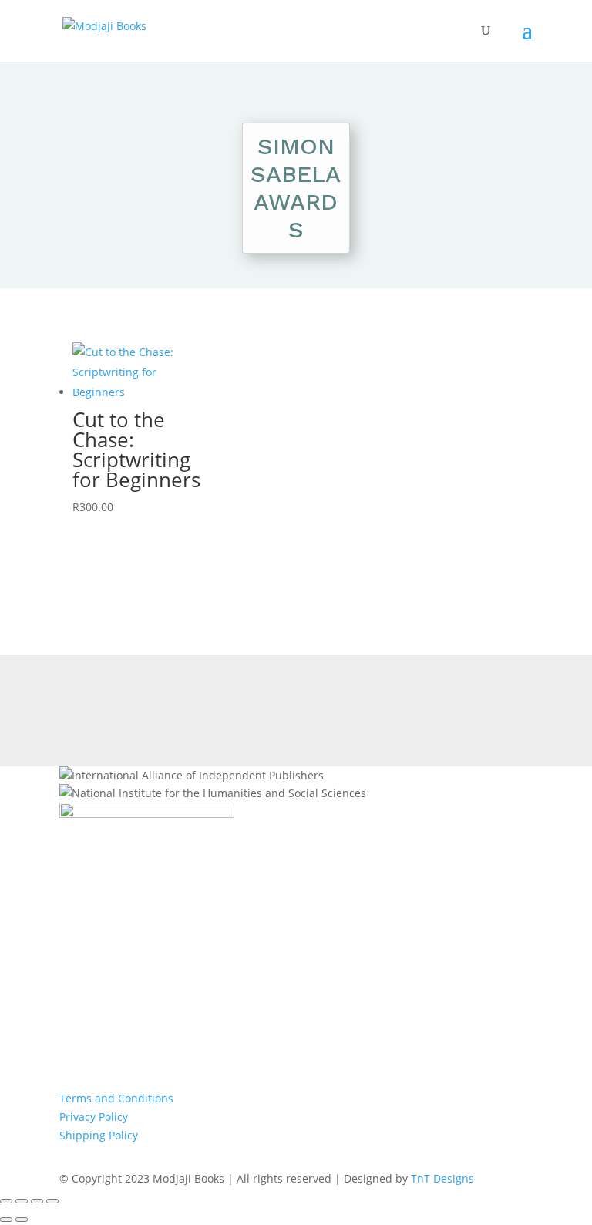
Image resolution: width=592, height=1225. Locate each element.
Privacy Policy (93, 1116)
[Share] (37, 1201)
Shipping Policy (98, 1135)
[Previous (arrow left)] (6, 1219)
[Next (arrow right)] (21, 1219)
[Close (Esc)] (52, 1201)
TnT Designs (442, 1178)
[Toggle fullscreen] (21, 1201)
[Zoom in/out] (6, 1201)
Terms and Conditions (116, 1098)
